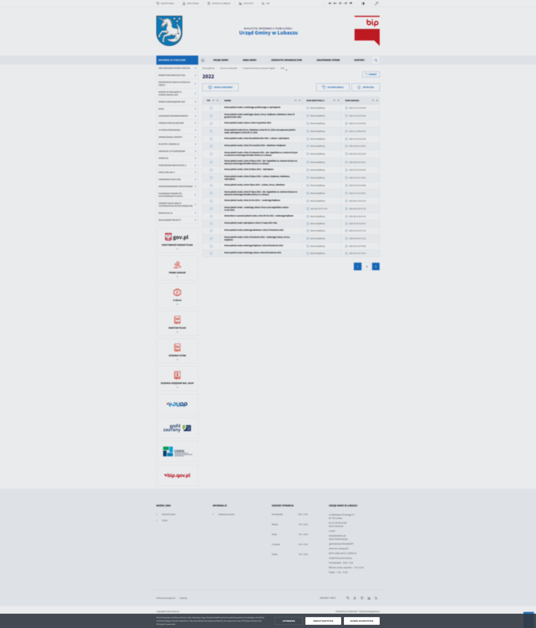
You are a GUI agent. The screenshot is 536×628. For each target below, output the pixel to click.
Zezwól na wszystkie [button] (361, 620)
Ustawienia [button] (289, 620)
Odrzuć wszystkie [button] (323, 620)
